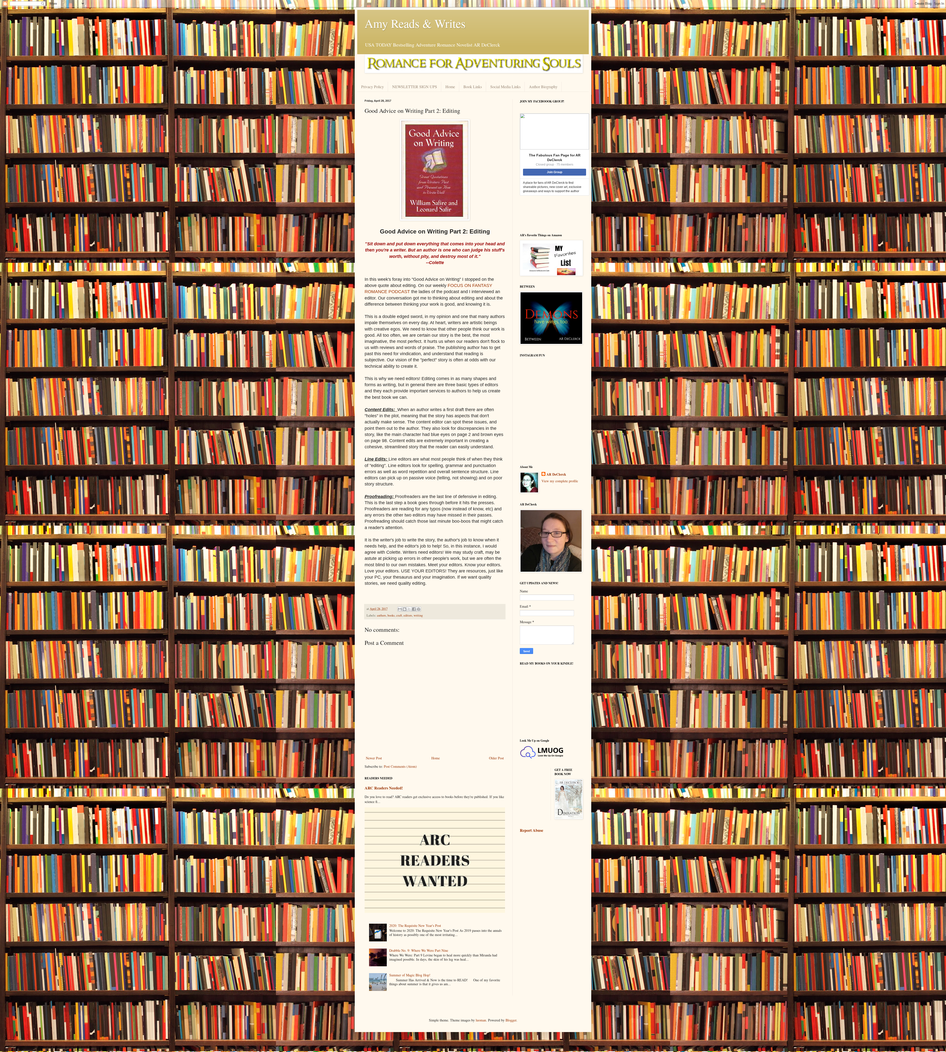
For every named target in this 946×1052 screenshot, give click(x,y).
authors (381, 615)
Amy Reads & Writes (415, 23)
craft (399, 615)
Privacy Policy (372, 86)
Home (450, 86)
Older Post (496, 758)
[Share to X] (409, 609)
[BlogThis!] (404, 609)
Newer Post (374, 758)
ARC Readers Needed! (384, 788)
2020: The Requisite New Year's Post (415, 925)
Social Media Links (505, 86)
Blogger (511, 1020)
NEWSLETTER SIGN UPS (414, 86)
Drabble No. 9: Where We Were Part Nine (418, 950)
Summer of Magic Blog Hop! (409, 975)
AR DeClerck (556, 474)
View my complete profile (559, 481)
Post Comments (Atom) (400, 766)
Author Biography (543, 86)
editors (408, 615)
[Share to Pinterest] (418, 609)
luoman (481, 1020)
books (391, 615)
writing (418, 615)
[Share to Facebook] (413, 609)
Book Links (472, 86)
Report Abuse (531, 830)
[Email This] (399, 609)
